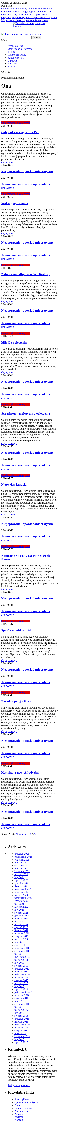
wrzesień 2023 (22, 892)
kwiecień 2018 (22, 956)
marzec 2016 (21, 1009)
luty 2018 (19, 962)
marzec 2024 (21, 874)
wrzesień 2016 (22, 995)
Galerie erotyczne (17, 54)
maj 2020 (19, 921)
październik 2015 (23, 1024)
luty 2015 (19, 1039)
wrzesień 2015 (22, 1027)
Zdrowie (12, 60)
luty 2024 (19, 877)
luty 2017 (19, 986)
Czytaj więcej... (9, 162)
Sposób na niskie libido (16, 630)
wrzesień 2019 (22, 933)
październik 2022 (23, 898)
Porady (11, 51)
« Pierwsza (19, 834)
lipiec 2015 (20, 1033)
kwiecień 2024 (22, 871)
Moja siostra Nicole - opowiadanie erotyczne (24, 20)
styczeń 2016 (21, 1015)
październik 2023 (23, 889)
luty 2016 (19, 1012)
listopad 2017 (21, 971)
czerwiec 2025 (22, 865)
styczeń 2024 (21, 880)
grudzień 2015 (21, 1018)
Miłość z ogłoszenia (14, 342)
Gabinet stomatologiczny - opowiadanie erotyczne (27, 8)
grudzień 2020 (21, 915)
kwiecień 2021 (22, 906)
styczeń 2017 (21, 989)
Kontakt (12, 66)
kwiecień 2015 (22, 1036)
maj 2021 (19, 903)
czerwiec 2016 (22, 1004)
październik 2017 (23, 974)
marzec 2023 (21, 895)
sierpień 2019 (21, 936)
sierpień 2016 (21, 998)
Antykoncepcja (16, 57)
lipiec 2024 (20, 868)
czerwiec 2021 (22, 900)
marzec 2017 (21, 983)
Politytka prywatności (19, 1085)
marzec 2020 (21, 924)
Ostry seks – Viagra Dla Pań (20, 132)
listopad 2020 (21, 918)
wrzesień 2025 (22, 859)
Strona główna (15, 46)
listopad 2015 (21, 1021)
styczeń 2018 (21, 965)
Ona (3, 122)
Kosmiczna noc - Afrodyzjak (20, 772)
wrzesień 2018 (22, 948)
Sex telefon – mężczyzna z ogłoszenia (25, 413)
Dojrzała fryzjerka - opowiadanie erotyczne (34, 17)
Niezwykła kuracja (14, 484)
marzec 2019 (21, 939)
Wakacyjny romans (14, 203)
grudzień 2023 (21, 883)
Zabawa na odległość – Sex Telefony (25, 274)
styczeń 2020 (21, 927)
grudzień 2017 (21, 968)
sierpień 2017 (21, 980)
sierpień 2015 (21, 1030)
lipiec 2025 (20, 862)
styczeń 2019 (21, 945)
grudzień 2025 (21, 853)
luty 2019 (19, 942)
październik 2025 (23, 856)
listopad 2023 (21, 886)
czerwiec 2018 (22, 951)
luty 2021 (19, 909)
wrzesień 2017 (22, 977)
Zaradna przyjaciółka (16, 701)
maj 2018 (19, 953)
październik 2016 (23, 992)
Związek (12, 63)
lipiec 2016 (20, 1001)
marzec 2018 (21, 959)
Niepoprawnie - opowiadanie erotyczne (27, 171)
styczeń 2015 (21, 1042)
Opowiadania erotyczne (20, 48)
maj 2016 (19, 1007)
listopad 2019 (21, 930)
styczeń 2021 (21, 912)
